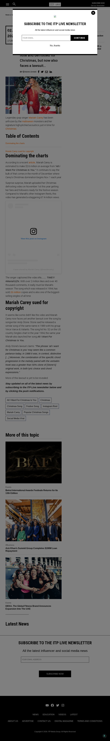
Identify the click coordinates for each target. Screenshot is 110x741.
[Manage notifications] (104, 736)
